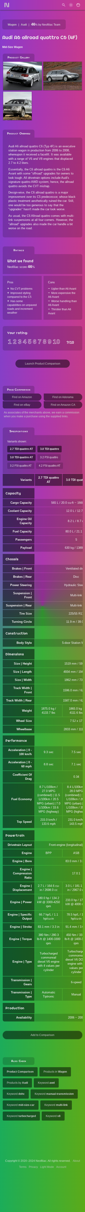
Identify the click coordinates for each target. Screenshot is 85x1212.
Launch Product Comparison (42, 363)
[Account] (78, 5)
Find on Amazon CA (63, 404)
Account (61, 1167)
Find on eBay (22, 404)
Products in (55, 1071)
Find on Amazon (22, 397)
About (76, 1160)
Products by (17, 1082)
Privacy (33, 1167)
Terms (23, 1167)
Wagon (12, 24)
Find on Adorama (62, 397)
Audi (24, 24)
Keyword (46, 1082)
